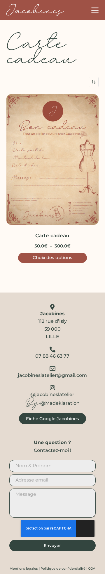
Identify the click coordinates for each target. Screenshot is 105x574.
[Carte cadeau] (52, 159)
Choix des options (52, 257)
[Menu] (95, 10)
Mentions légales (24, 568)
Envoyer (52, 545)
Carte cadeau (52, 235)
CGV (91, 568)
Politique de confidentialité (63, 568)
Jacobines (34, 10)
